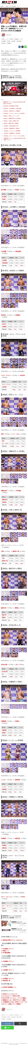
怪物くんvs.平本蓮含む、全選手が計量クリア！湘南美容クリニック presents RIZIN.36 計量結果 (14, 28)
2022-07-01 (8, 34)
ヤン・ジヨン (16, 434)
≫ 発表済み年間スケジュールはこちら (12, 940)
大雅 (2, 551)
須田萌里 (17, 779)
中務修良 (17, 315)
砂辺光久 (3, 315)
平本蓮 (17, 189)
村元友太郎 (4, 664)
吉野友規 (17, 838)
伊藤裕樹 (3, 721)
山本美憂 (3, 251)
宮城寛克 (3, 838)
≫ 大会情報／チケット (7, 948)
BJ (17, 664)
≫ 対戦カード (5, 950)
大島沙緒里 (18, 251)
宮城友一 (17, 721)
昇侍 (2, 434)
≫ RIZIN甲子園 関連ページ (8, 987)
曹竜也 (17, 608)
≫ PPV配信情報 (5, 952)
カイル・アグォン (6, 375)
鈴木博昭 (3, 189)
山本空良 (22, 375)
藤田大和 (3, 608)
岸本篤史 (18, 490)
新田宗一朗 (16, 551)
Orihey (23, 896)
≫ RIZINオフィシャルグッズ (9, 994)
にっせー (3, 779)
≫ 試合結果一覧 (5, 980)
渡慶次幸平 (4, 490)
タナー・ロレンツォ (6, 896)
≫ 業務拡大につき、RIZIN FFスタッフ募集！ (14, 1000)
